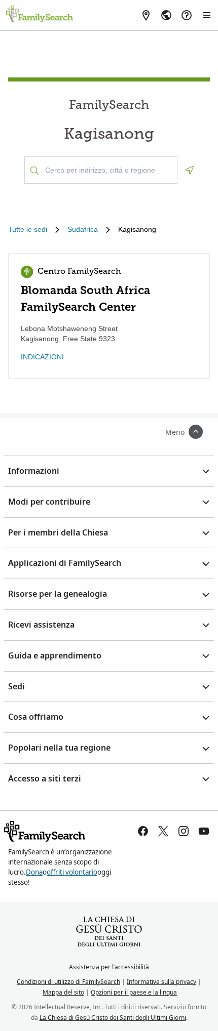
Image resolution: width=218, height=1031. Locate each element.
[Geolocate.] (190, 170)
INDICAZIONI (42, 357)
